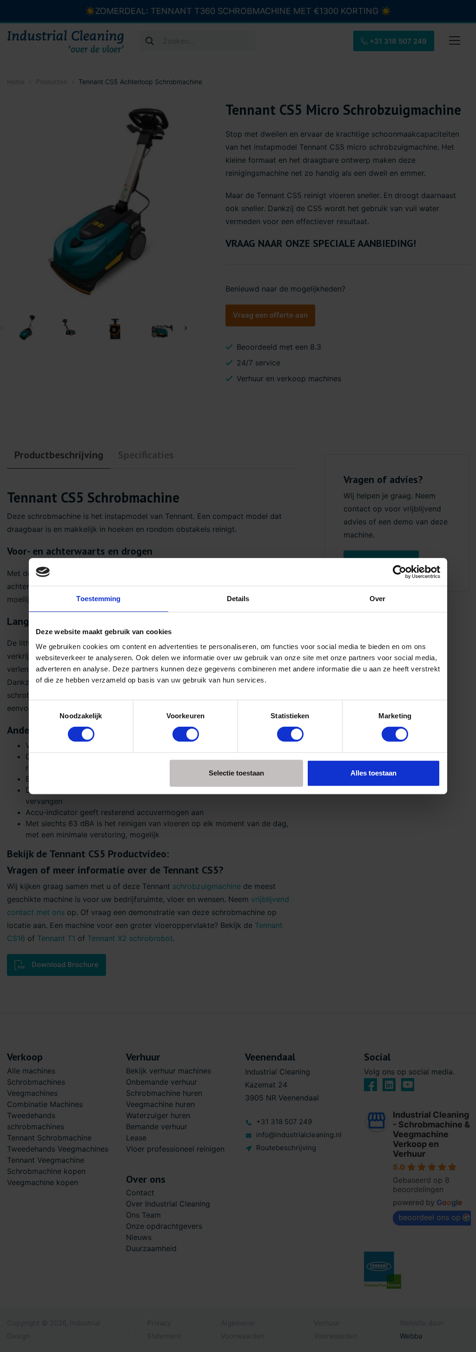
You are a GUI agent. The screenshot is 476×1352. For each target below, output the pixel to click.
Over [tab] (377, 599)
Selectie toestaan (236, 773)
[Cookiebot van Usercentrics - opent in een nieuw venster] (399, 572)
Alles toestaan (373, 773)
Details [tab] (238, 599)
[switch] (185, 734)
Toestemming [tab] (98, 599)
